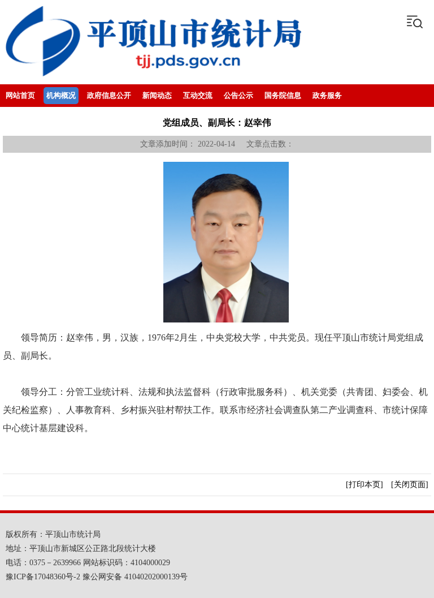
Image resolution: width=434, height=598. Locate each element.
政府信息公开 (109, 95)
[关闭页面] (409, 484)
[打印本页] (364, 484)
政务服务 (327, 95)
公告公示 (238, 95)
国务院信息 (282, 95)
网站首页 (20, 95)
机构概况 (61, 95)
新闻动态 (157, 95)
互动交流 (197, 95)
